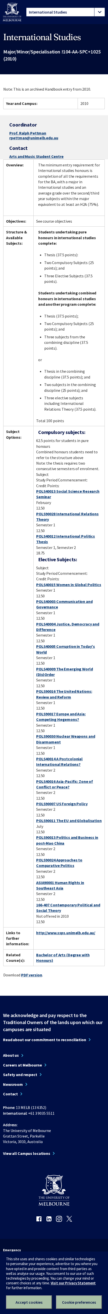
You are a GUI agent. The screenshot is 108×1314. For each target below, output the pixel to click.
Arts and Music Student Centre (36, 156)
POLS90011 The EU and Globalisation (69, 820)
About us (11, 1055)
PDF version (31, 974)
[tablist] (65, 12)
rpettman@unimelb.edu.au (33, 138)
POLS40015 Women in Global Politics (68, 584)
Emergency (12, 1250)
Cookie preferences (79, 1302)
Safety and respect (20, 1074)
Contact (10, 1093)
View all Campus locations (26, 1153)
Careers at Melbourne (22, 1065)
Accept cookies (29, 1302)
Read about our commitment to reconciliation (44, 1039)
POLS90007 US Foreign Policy (62, 803)
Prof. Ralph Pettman (27, 133)
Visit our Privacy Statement (73, 1283)
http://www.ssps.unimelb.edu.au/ (65, 932)
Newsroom (13, 1084)
